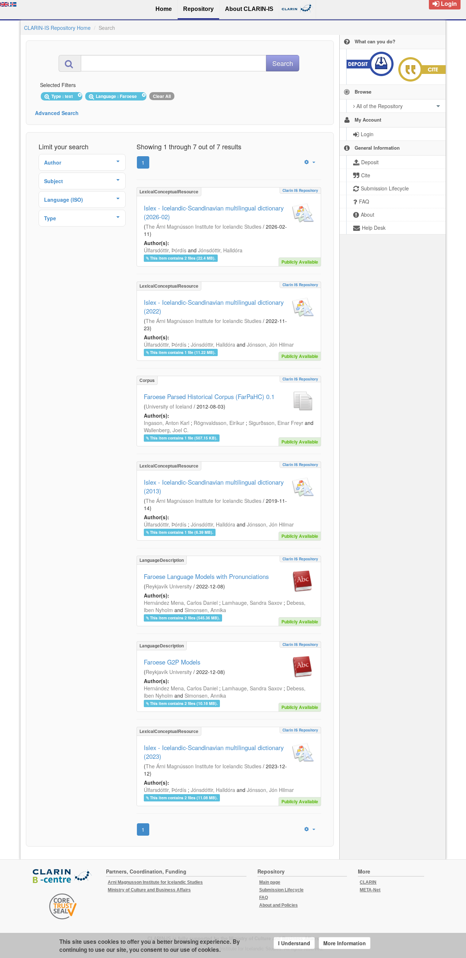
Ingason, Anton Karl (166, 422)
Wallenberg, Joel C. (166, 430)
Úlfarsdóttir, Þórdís (165, 250)
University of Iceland (169, 406)
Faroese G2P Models (172, 662)
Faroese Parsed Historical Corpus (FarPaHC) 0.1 (209, 396)
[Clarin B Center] (63, 876)
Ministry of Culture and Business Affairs (149, 889)
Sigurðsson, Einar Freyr (276, 422)
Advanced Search (57, 113)
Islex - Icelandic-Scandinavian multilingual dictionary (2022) (214, 306)
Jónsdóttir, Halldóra (220, 250)
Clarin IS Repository (300, 190)
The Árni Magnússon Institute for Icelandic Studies (203, 226)
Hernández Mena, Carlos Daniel (181, 602)
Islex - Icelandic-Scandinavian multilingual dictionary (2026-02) (214, 212)
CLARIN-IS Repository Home (57, 27)
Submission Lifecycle (281, 889)
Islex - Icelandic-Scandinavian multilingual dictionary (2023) (214, 752)
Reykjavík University (169, 586)
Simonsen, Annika (205, 610)
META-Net (370, 889)
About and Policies (278, 905)
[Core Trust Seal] (63, 906)
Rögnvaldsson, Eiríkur (219, 422)
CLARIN (368, 882)
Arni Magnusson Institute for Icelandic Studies (155, 882)
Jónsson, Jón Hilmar (270, 344)
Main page (269, 882)
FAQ (263, 897)
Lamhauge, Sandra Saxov (252, 602)
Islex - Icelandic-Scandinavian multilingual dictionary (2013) (214, 486)
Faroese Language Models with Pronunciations (206, 576)
